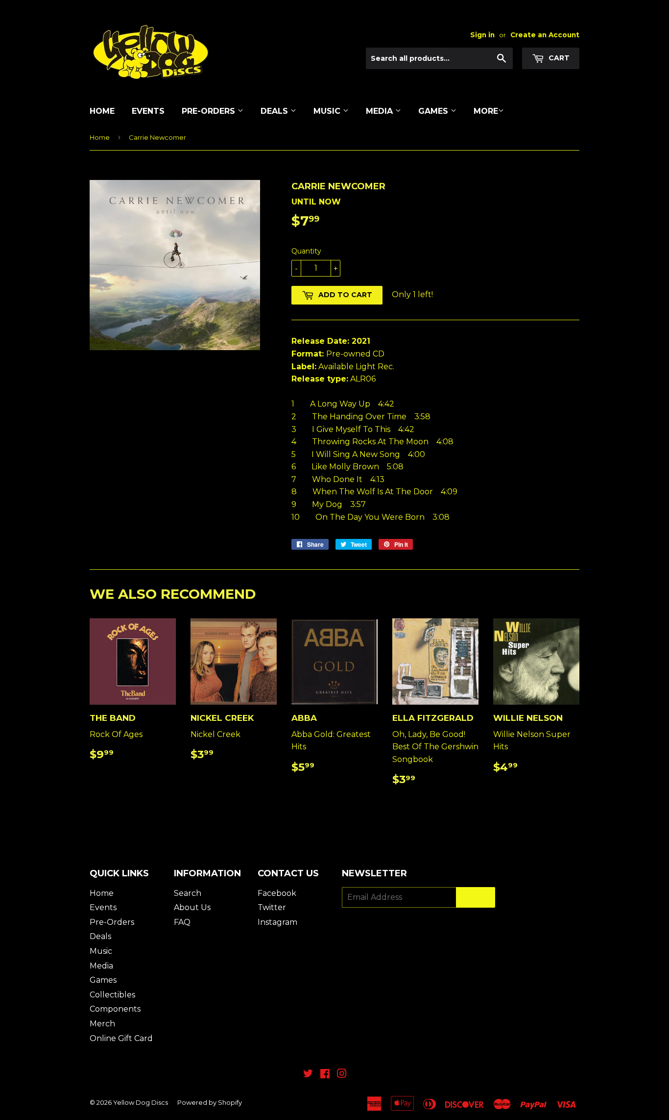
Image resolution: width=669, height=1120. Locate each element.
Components (115, 1009)
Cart (558, 57)
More (486, 111)
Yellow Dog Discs (140, 1102)
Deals (275, 111)
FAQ (182, 922)
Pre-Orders (210, 111)
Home (102, 111)
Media (380, 111)
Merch (102, 1023)
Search (187, 893)
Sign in (482, 35)
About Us (192, 907)
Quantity (306, 251)
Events (148, 111)
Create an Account (544, 35)
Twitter (272, 907)
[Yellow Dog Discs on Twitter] (308, 1074)
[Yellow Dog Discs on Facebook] (325, 1074)
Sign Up (475, 897)
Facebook (277, 893)
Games (434, 111)
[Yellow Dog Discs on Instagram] (342, 1074)
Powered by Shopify (209, 1102)
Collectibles (112, 994)
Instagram (277, 922)
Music (328, 111)
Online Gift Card (121, 1038)
